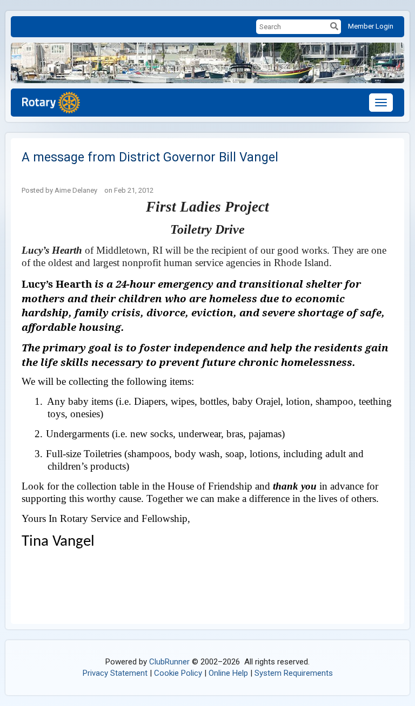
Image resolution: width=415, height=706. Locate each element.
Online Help (228, 673)
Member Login (370, 26)
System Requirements (294, 673)
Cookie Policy (178, 673)
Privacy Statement (115, 673)
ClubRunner (169, 662)
